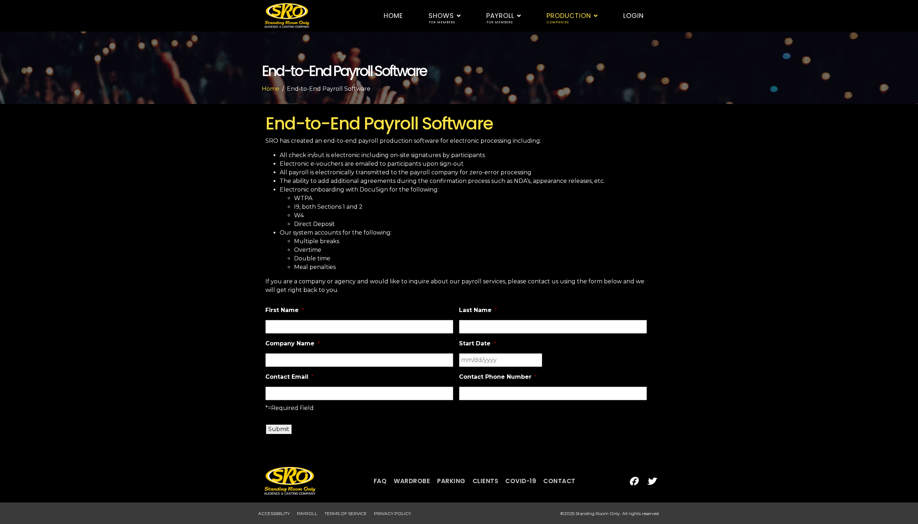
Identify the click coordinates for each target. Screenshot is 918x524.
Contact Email (289, 376)
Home (393, 15)
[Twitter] (651, 481)
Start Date (477, 343)
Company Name (292, 343)
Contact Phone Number (498, 376)
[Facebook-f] (633, 481)
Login (633, 15)
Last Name (478, 310)
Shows (442, 17)
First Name (284, 310)
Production (568, 17)
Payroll (500, 17)
